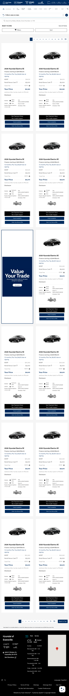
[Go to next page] (62, 39)
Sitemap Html (47, 685)
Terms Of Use (25, 685)
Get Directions (9, 657)
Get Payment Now (17, 117)
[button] (57, 648)
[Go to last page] (66, 39)
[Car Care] (6, 644)
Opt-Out (58, 685)
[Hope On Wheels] (15, 647)
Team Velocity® (26, 693)
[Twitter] (4, 680)
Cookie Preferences (44, 688)
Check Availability (17, 122)
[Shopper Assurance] (15, 644)
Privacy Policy (12, 685)
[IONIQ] (6, 647)
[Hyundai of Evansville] (7, 9)
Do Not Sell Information (26, 688)
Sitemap (36, 685)
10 (58, 39)
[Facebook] (2, 680)
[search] (67, 9)
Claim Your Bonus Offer (17, 126)
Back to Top (62, 621)
